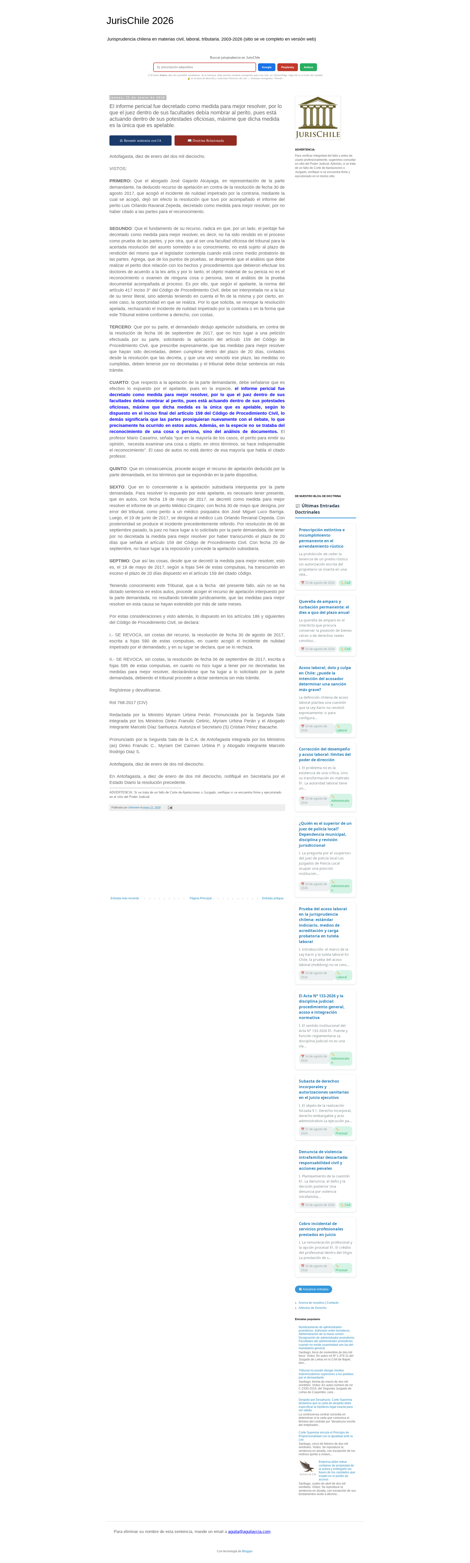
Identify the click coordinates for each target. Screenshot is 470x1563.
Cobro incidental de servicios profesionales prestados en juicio (321, 1229)
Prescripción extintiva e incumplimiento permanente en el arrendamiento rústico (322, 538)
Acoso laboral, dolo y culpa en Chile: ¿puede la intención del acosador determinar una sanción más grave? (325, 678)
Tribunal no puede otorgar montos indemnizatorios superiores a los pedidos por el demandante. (326, 1374)
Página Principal (201, 898)
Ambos (308, 67)
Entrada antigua (272, 898)
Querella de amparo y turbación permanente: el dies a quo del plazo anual (324, 607)
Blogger (247, 1551)
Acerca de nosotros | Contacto (319, 1302)
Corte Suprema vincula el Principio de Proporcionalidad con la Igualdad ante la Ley (326, 1436)
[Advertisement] (197, 856)
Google (266, 67)
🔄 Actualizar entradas (314, 1289)
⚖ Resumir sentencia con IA (140, 140)
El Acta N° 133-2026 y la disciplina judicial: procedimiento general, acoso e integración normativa (322, 1006)
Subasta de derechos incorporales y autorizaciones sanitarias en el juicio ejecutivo (324, 1089)
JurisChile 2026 (140, 20)
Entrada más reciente (125, 898)
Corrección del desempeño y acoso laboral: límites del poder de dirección (325, 754)
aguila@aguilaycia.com (249, 1531)
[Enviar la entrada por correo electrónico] (170, 807)
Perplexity (287, 67)
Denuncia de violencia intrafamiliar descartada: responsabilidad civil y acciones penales (323, 1160)
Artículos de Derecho (313, 1308)
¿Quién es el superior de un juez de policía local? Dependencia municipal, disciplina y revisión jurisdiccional (325, 834)
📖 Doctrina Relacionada (206, 140)
